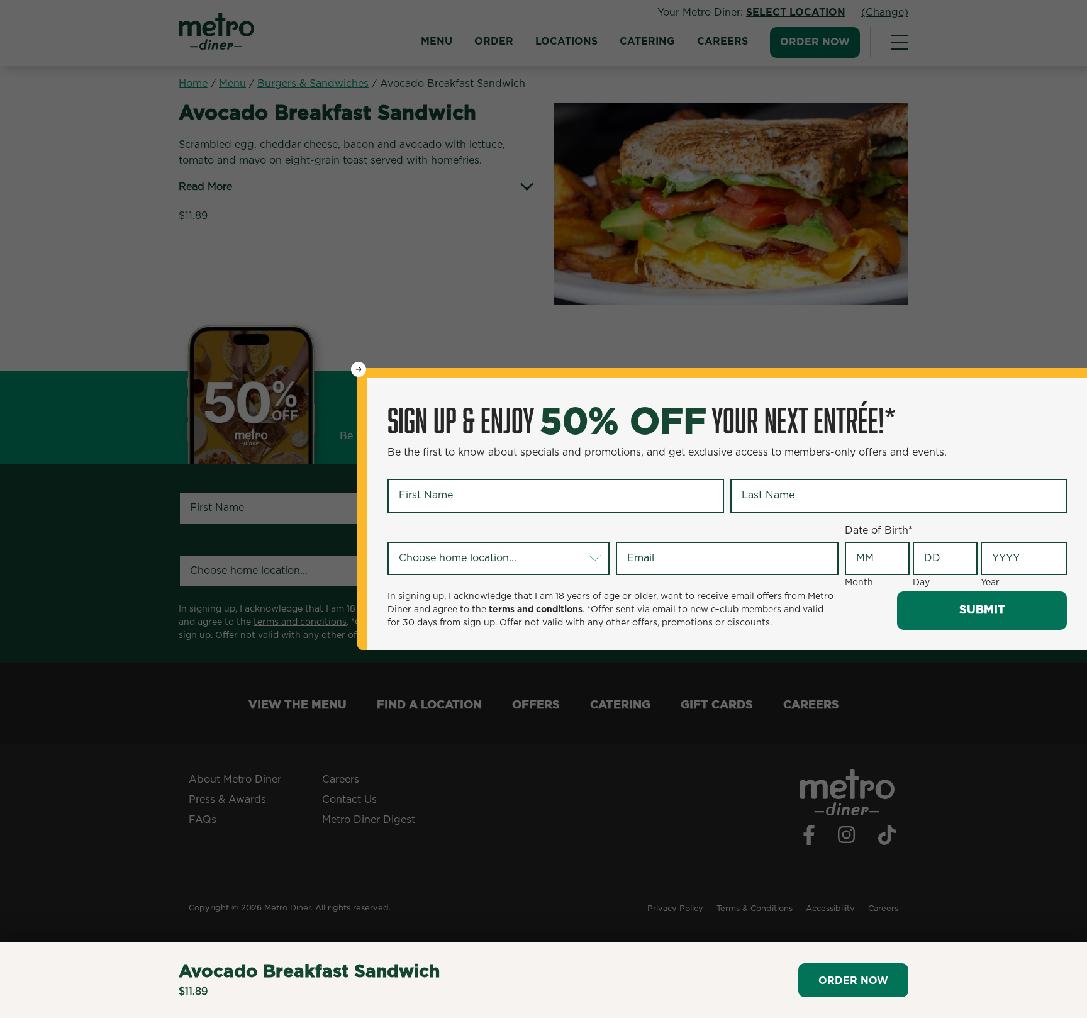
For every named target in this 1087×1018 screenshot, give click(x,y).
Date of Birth (879, 530)
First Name (416, 469)
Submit (982, 610)
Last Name (759, 469)
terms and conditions (536, 609)
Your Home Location (439, 531)
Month (859, 582)
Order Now (853, 981)
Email (631, 531)
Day (921, 582)
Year (990, 582)
